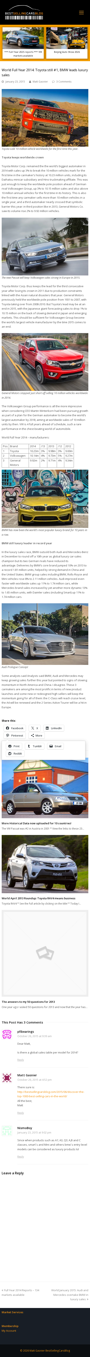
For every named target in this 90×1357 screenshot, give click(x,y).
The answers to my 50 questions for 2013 (28, 1002)
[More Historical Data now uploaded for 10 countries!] (45, 788)
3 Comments (64, 81)
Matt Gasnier (40, 81)
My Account (9, 1330)
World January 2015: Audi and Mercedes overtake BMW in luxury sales (69, 1294)
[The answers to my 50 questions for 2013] (45, 953)
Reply (20, 1060)
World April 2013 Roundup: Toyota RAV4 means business (38, 898)
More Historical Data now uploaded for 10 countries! (36, 823)
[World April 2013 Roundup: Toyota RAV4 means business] (45, 864)
